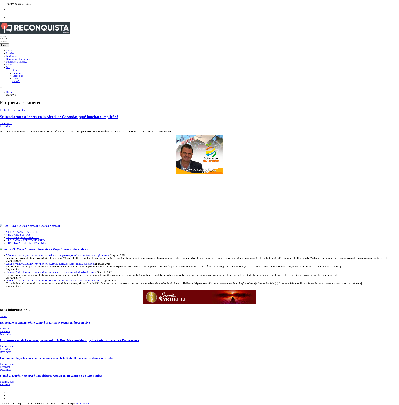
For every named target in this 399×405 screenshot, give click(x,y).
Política (10, 64)
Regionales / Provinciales (18, 59)
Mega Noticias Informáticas (70, 249)
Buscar (3, 38)
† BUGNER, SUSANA (18, 234)
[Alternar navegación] (1, 36)
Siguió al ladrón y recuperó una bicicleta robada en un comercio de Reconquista (51, 375)
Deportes (16, 73)
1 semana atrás (7, 346)
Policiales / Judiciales (16, 61)
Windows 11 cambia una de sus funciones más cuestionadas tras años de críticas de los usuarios (53, 280)
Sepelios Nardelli (49, 225)
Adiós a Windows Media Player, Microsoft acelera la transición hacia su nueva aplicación (50, 263)
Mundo (16, 78)
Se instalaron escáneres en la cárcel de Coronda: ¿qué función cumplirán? (59, 117)
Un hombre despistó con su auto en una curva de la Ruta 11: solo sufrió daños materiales (56, 358)
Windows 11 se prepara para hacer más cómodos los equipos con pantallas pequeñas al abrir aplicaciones (57, 255)
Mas (8, 67)
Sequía (15, 70)
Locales (10, 53)
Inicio (9, 50)
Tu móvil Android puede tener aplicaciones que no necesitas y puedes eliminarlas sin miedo (51, 272)
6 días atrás (5, 328)
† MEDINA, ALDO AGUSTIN (22, 232)
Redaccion (5, 126)
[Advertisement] (199, 199)
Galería (16, 81)
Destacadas (5, 334)
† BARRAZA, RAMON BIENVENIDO (27, 243)
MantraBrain (82, 403)
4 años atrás (6, 123)
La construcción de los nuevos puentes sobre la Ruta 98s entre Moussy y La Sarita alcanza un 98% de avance (69, 340)
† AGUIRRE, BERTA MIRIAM (22, 237)
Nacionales (11, 56)
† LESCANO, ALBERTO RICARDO (25, 240)
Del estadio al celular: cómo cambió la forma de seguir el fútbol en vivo (45, 322)
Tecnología (17, 75)
